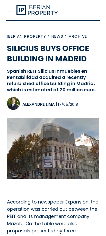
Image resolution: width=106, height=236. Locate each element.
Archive (78, 36)
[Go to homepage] (42, 10)
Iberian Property (26, 36)
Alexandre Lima (38, 104)
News (57, 36)
